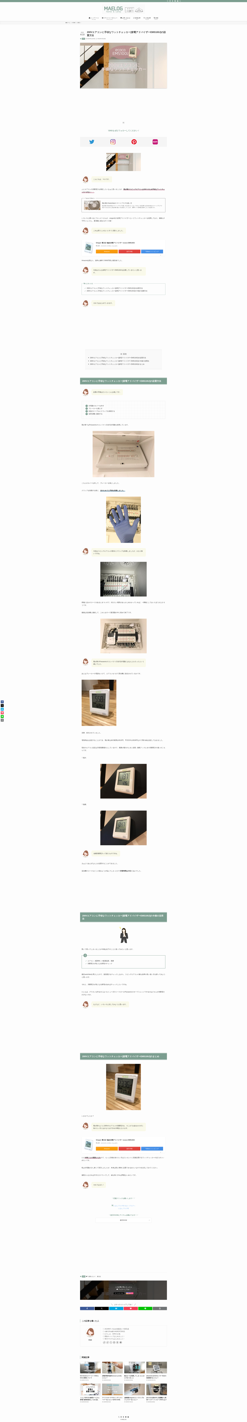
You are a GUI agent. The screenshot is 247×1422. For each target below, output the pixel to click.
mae (90, 1340)
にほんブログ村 (123, 1208)
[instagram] (170, 1)
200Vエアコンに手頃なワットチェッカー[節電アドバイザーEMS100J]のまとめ (117, 364)
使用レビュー (91, 1276)
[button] (87, 1308)
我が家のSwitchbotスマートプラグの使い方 (117, 203)
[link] (104, 1342)
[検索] (180, 1)
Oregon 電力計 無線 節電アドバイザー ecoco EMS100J (115, 243)
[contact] (177, 1)
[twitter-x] (167, 1)
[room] (172, 1)
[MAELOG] (123, 9)
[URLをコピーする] (160, 1308)
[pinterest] (175, 1)
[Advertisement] (123, 104)
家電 (83, 38)
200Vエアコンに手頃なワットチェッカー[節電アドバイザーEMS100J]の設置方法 (118, 358)
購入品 (99, 1276)
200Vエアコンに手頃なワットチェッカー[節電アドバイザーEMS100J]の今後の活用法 (119, 361)
